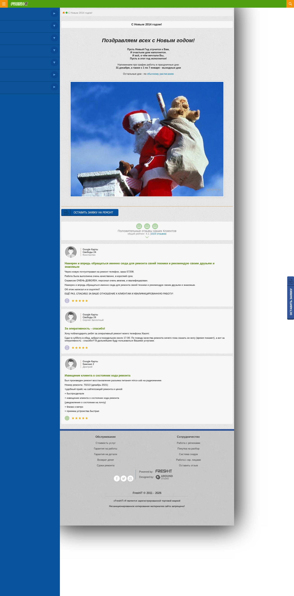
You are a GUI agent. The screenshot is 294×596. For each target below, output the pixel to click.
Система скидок (188, 454)
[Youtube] (130, 478)
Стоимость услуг (106, 442)
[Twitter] (124, 478)
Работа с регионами (188, 442)
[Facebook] (117, 478)
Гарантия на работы (105, 448)
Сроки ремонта (105, 465)
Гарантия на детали (105, 454)
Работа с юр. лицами (188, 459)
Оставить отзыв (188, 465)
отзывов (158, 233)
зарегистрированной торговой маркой (159, 500)
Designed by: (146, 477)
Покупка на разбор (188, 448)
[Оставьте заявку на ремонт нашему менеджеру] (89, 212)
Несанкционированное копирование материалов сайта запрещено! (147, 506)
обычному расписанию (160, 73)
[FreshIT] (64, 12)
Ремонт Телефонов (67, 300)
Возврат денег (105, 459)
